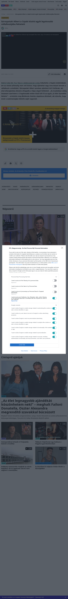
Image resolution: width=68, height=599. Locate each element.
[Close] (62, 248)
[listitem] (34, 277)
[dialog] (34, 299)
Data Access (34, 350)
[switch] (54, 280)
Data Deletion (24, 350)
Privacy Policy (43, 350)
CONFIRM (22, 344)
